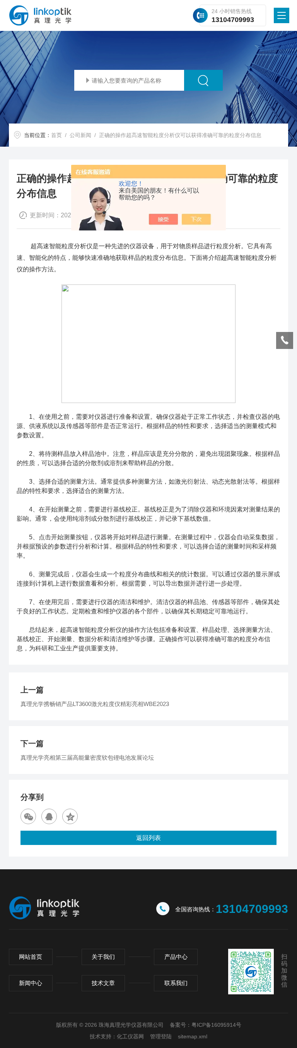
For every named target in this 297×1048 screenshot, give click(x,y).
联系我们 (176, 983)
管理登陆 (161, 1036)
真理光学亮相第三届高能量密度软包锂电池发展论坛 (87, 757)
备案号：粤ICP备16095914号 (205, 1025)
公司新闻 (80, 135)
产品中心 (176, 956)
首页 (56, 135)
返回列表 (148, 838)
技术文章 (103, 983)
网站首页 (30, 956)
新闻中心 (30, 983)
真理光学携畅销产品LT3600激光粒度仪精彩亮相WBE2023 (94, 704)
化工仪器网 (130, 1036)
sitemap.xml (192, 1036)
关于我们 (103, 956)
